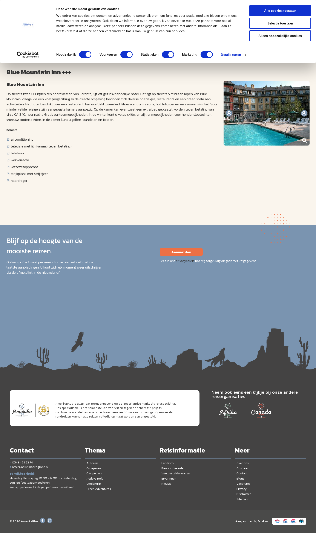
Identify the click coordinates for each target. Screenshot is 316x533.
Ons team (242, 468)
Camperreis (94, 473)
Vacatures (243, 483)
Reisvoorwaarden (173, 468)
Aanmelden (181, 252)
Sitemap (242, 499)
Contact (241, 473)
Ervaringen (168, 478)
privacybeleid (185, 261)
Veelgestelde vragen (175, 473)
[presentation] (229, 113)
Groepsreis (93, 468)
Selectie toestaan (280, 23)
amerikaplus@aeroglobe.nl (30, 467)
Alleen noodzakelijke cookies (280, 36)
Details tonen (231, 54)
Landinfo (167, 463)
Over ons (242, 463)
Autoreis (92, 463)
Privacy (241, 489)
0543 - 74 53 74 (22, 462)
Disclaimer (243, 494)
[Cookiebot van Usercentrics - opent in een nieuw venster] (28, 55)
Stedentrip (93, 483)
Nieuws (166, 483)
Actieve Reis (94, 478)
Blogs (240, 478)
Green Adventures (98, 489)
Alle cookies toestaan (280, 10)
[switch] (126, 54)
